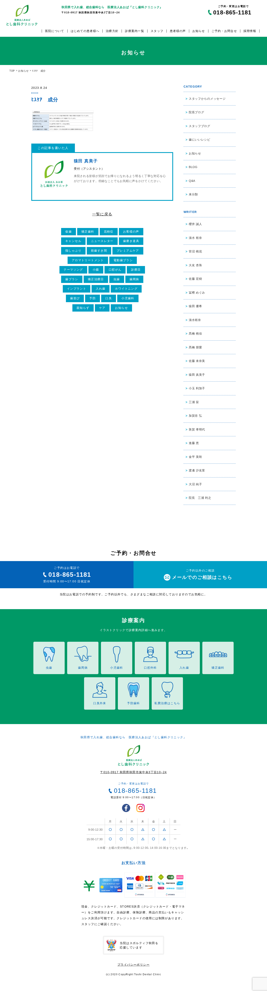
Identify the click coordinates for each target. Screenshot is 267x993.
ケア (102, 307)
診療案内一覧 (134, 31)
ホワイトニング (126, 288)
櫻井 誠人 (195, 224)
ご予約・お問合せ (224, 31)
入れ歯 (100, 288)
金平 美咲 (195, 456)
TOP (12, 70)
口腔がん (115, 269)
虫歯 (116, 279)
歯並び (75, 298)
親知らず (83, 307)
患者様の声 (178, 31)
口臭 (108, 298)
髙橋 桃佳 (195, 333)
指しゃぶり (73, 250)
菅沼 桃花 (195, 251)
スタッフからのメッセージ (207, 98)
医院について (54, 31)
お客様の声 (131, 231)
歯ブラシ (71, 279)
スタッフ (157, 31)
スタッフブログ (199, 126)
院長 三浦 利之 (200, 497)
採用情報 (249, 31)
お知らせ (198, 31)
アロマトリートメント (88, 260)
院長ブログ (196, 112)
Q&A (192, 180)
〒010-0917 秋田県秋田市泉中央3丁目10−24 (133, 772)
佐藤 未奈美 (197, 361)
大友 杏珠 (195, 265)
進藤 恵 (194, 443)
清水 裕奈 (195, 237)
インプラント (76, 288)
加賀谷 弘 (195, 415)
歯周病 (134, 279)
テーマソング (73, 269)
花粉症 (108, 231)
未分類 (193, 194)
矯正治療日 (96, 279)
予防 (92, 298)
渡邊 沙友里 (197, 470)
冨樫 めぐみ (197, 292)
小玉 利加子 (197, 388)
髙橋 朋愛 (195, 347)
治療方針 (112, 31)
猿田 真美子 (197, 374)
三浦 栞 (194, 402)
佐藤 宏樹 (195, 278)
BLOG (193, 167)
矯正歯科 (87, 231)
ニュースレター (102, 241)
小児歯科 (127, 298)
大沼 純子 (195, 484)
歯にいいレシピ (199, 139)
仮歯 (68, 231)
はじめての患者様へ (85, 31)
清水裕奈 (195, 320)
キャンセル (73, 241)
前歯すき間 (99, 250)
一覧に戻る (102, 214)
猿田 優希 (195, 306)
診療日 (136, 269)
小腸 (96, 269)
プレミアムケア (128, 250)
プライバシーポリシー (133, 964)
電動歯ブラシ (123, 260)
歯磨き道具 (131, 241)
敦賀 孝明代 (197, 429)
